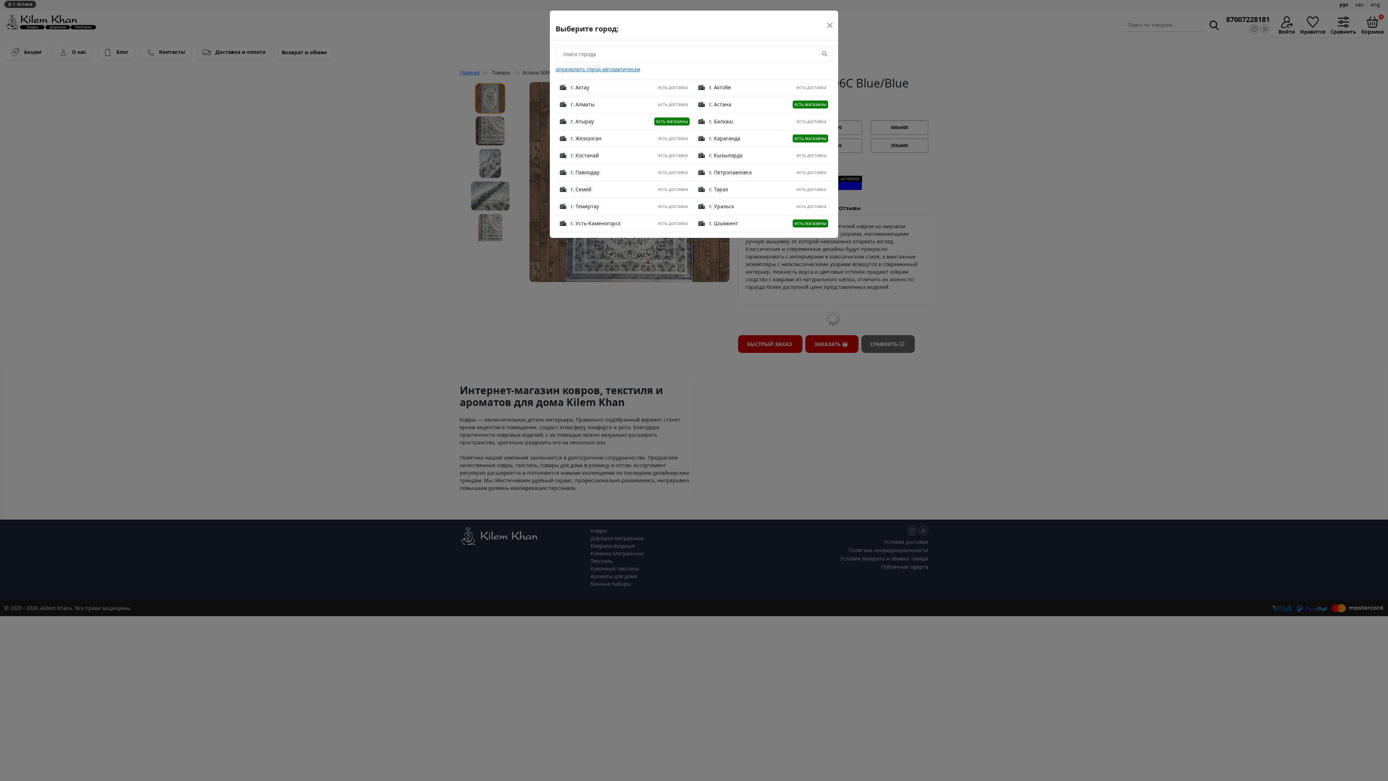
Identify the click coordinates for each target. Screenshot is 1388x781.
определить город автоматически (598, 69)
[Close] (829, 25)
